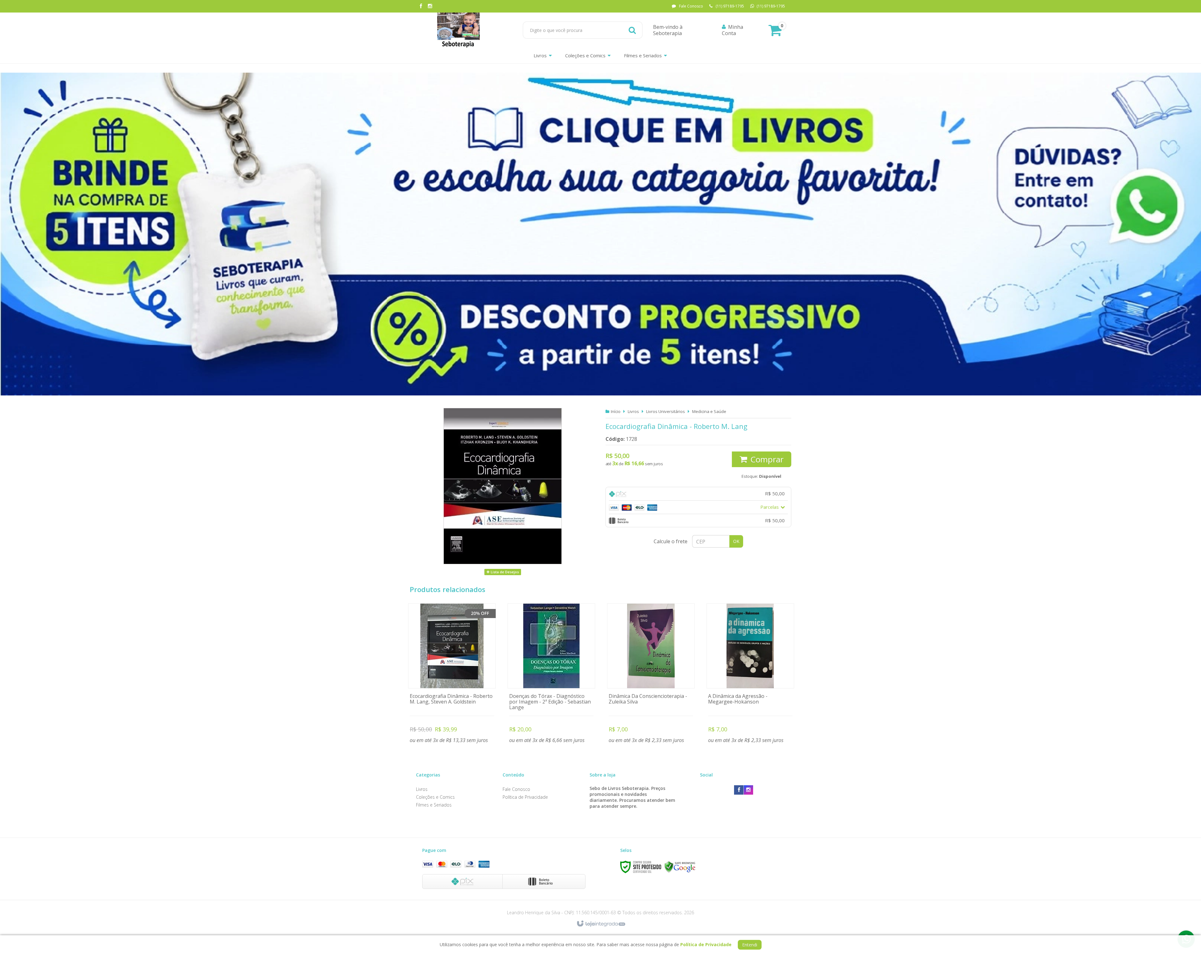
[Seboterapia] (458, 30)
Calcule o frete (670, 541)
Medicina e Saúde (709, 411)
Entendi (749, 945)
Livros (633, 411)
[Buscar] (632, 30)
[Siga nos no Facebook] (420, 6)
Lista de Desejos (504, 572)
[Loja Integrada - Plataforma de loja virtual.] (600, 924)
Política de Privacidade (525, 797)
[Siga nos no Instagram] (430, 6)
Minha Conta (732, 30)
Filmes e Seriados (434, 805)
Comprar (766, 459)
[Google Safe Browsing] (680, 866)
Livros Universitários (665, 411)
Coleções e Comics (435, 797)
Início (616, 411)
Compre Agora (452, 675)
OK (736, 541)
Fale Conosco (691, 6)
